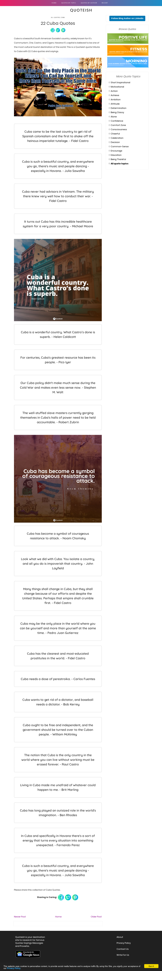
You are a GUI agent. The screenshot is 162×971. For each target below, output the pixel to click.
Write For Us (123, 954)
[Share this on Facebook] (52, 29)
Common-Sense (120, 146)
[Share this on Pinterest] (63, 29)
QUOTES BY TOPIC (68, 3)
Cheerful (115, 133)
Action (114, 91)
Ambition (115, 99)
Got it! (151, 966)
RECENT (105, 3)
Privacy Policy (124, 942)
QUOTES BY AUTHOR (89, 3)
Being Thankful (118, 159)
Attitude (115, 103)
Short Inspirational (120, 82)
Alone (114, 116)
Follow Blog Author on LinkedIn (127, 18)
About (120, 937)
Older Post (96, 916)
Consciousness (119, 129)
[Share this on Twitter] (58, 29)
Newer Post (20, 916)
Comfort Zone (118, 125)
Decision (115, 142)
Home (54, 3)
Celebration (117, 137)
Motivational (117, 86)
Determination (118, 108)
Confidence (117, 120)
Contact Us (123, 949)
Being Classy (117, 112)
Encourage (116, 150)
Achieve (115, 95)
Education (116, 155)
